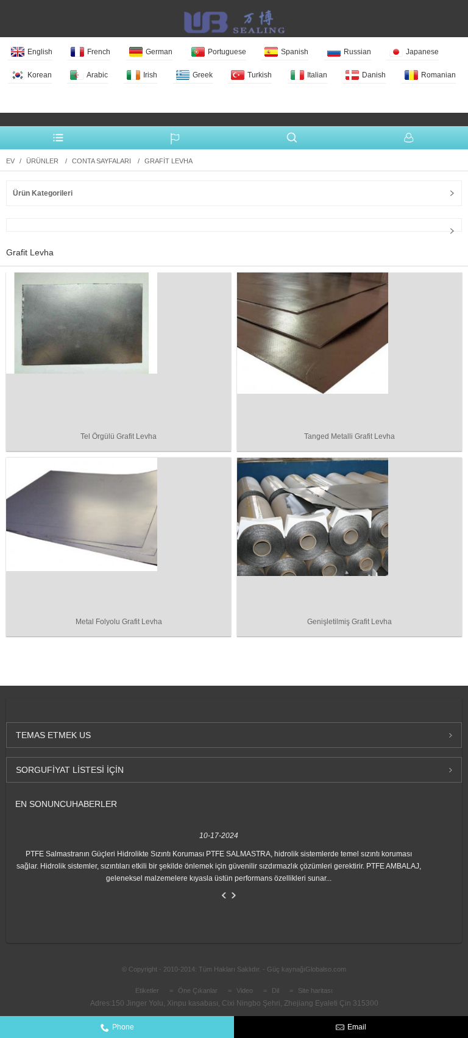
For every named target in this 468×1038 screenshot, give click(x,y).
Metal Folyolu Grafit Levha (119, 621)
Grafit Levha (168, 161)
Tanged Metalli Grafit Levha (349, 436)
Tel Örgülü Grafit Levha (118, 436)
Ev (10, 161)
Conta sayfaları (101, 161)
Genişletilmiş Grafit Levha (349, 621)
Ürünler (42, 161)
